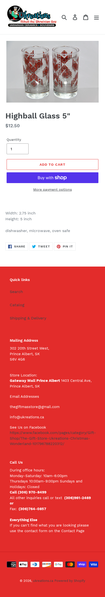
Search (16, 291)
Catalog (17, 305)
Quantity (14, 139)
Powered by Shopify (69, 581)
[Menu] (96, 17)
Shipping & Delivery (28, 318)
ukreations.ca (43, 581)
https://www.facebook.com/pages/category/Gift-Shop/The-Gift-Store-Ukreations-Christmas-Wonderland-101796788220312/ (53, 438)
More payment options (52, 189)
